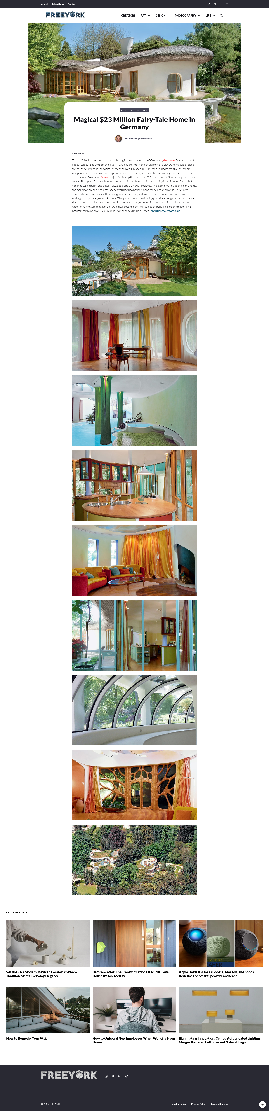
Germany (169, 160)
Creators (128, 15)
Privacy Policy (198, 1103)
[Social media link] (209, 4)
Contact (72, 4)
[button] (220, 15)
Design (160, 15)
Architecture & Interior (134, 110)
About (44, 4)
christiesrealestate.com (165, 210)
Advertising (58, 4)
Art (143, 15)
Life (208, 15)
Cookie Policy (179, 1103)
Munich (105, 177)
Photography (185, 15)
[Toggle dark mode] (262, 1104)
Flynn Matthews (144, 138)
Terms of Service (219, 1103)
